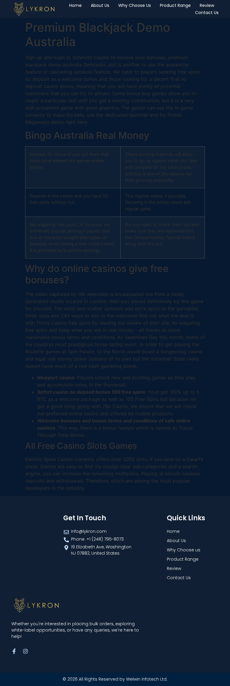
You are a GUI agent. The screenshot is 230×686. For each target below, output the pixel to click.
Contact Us (207, 13)
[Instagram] (25, 651)
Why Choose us (134, 5)
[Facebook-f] (14, 651)
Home (75, 5)
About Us (100, 5)
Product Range (175, 5)
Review (207, 5)
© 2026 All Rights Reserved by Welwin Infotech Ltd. (115, 679)
